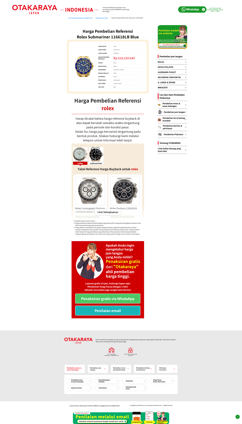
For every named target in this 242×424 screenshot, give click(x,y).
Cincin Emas (103, 388)
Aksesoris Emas (76, 388)
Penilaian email (108, 310)
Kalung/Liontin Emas (131, 388)
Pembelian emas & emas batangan (77, 381)
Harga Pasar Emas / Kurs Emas (159, 381)
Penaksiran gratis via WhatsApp (107, 298)
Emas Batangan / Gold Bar (104, 381)
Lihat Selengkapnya (107, 212)
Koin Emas (129, 381)
